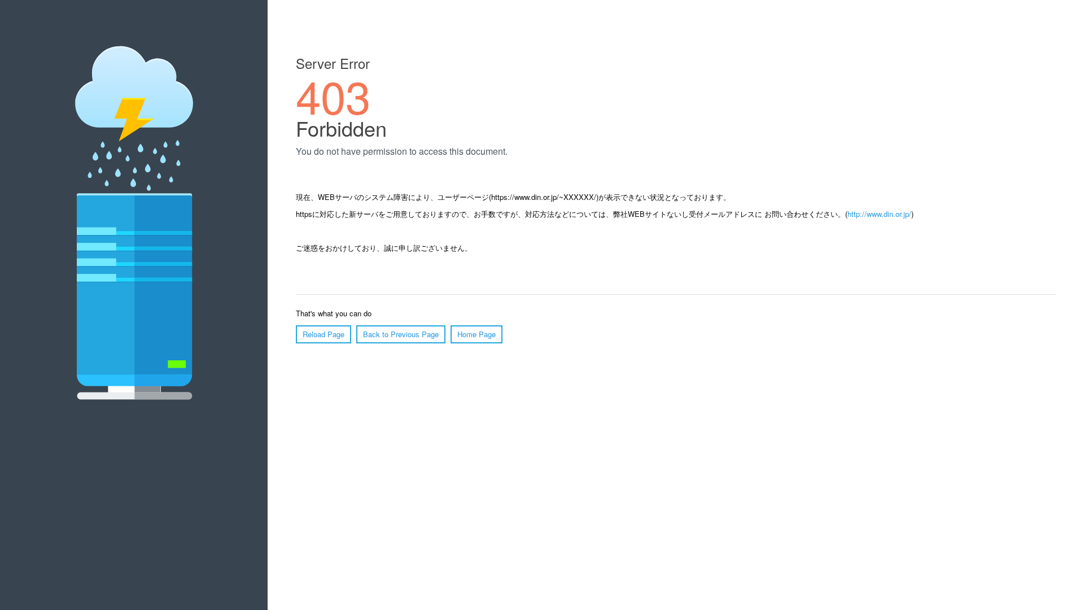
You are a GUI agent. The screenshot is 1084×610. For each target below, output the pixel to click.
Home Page (476, 334)
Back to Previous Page (401, 334)
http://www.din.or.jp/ (879, 213)
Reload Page (323, 334)
